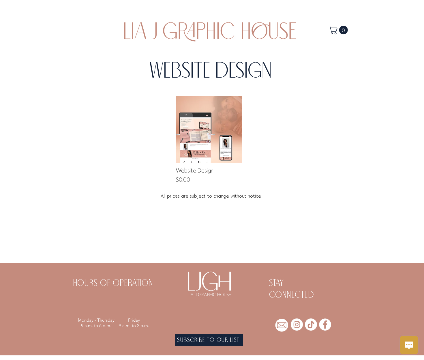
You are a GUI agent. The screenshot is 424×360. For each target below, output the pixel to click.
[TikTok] (311, 324)
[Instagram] (297, 324)
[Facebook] (325, 324)
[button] (339, 30)
